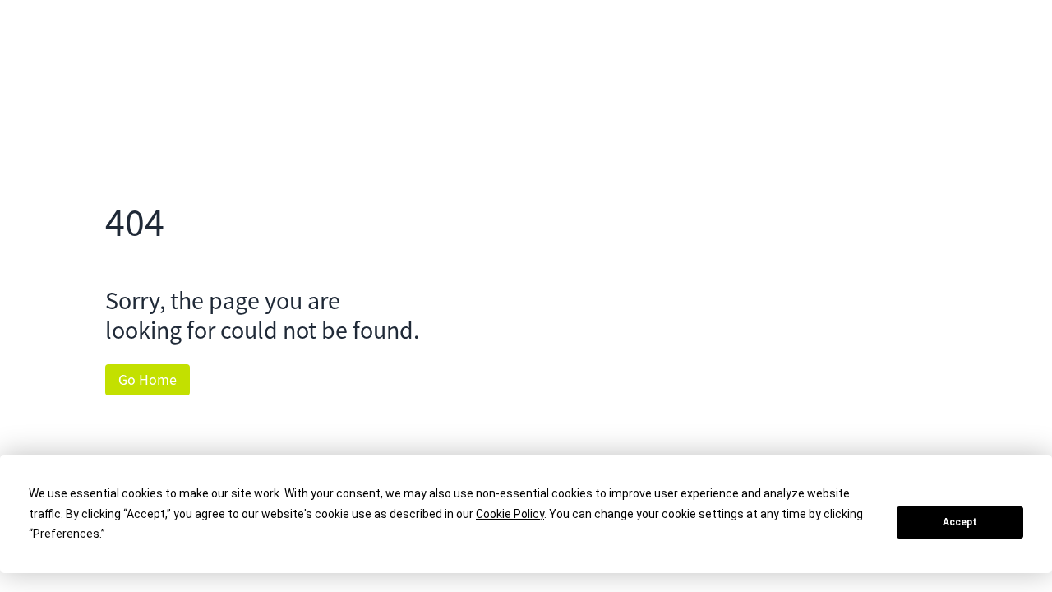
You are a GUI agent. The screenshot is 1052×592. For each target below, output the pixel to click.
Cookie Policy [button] (510, 513)
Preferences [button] (66, 533)
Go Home (147, 380)
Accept (960, 522)
